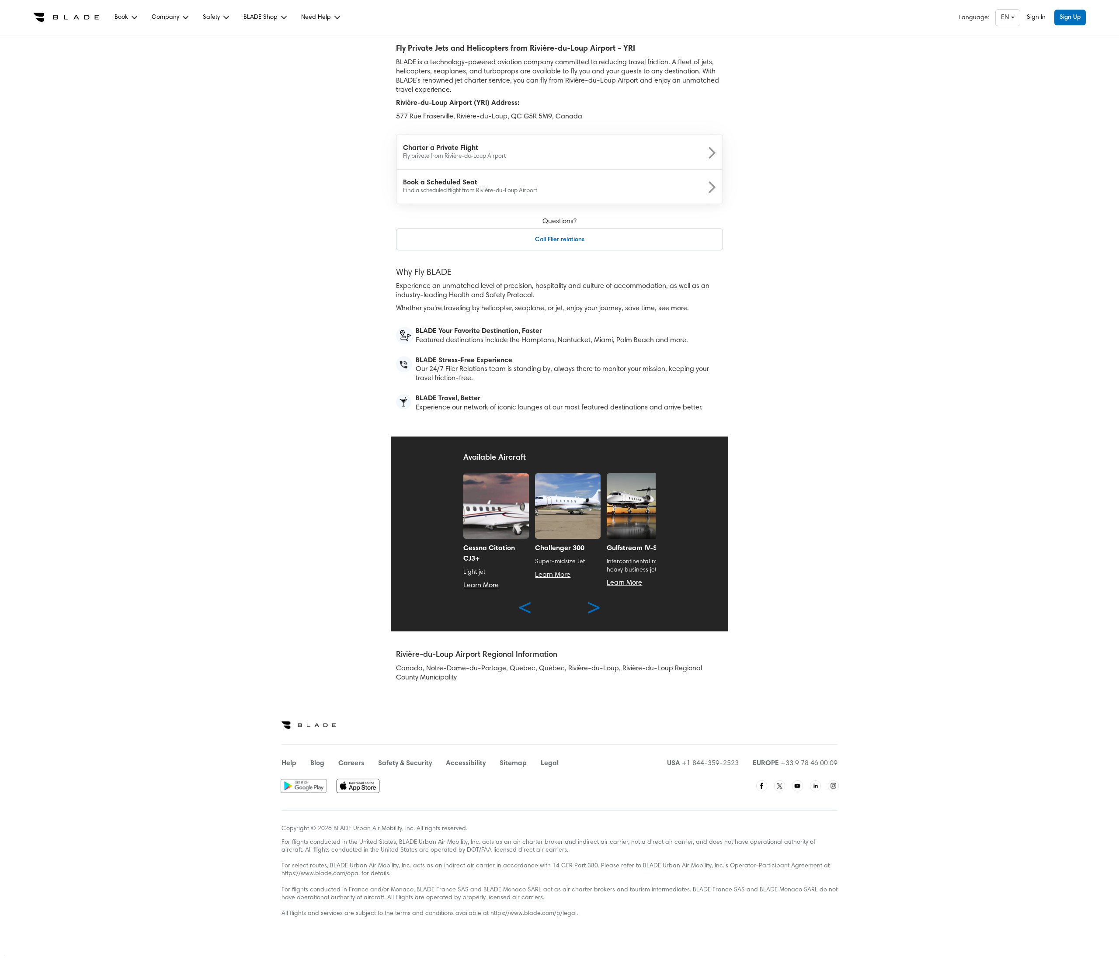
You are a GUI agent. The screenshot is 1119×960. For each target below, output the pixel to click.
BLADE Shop (261, 17)
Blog (317, 763)
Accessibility (466, 763)
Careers (351, 763)
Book (122, 17)
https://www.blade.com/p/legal (533, 914)
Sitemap (513, 763)
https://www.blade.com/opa (319, 874)
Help (288, 763)
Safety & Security (405, 763)
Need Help (317, 17)
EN (1006, 17)
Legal (550, 763)
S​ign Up (1070, 17)
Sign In (1036, 17)
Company (166, 17)
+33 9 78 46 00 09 (809, 763)
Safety (212, 17)
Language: (974, 18)
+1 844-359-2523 (710, 763)
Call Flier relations (559, 240)
